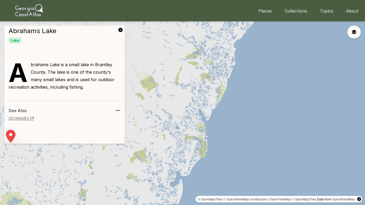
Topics (326, 11)
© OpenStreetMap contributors (245, 199)
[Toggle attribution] (359, 199)
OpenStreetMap (343, 199)
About (352, 11)
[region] (182, 113)
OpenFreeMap (280, 199)
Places (265, 11)
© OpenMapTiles (210, 199)
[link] (121, 29)
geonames (19, 118)
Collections (296, 11)
